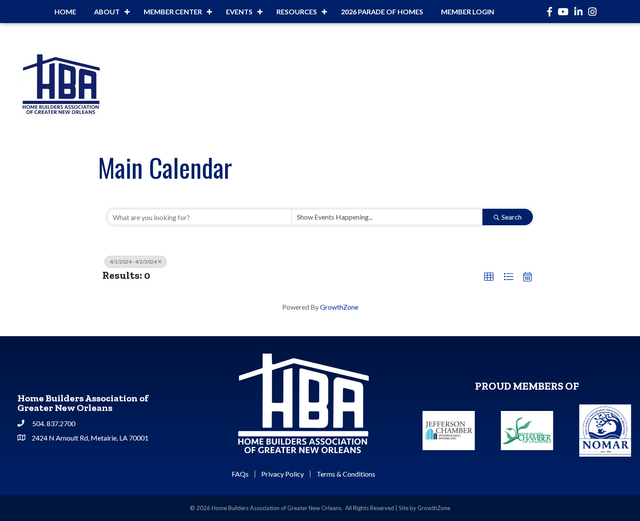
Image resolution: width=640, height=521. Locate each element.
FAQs (240, 474)
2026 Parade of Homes (382, 11)
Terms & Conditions (346, 474)
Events (239, 11)
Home (65, 11)
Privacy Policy (282, 474)
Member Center (173, 11)
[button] (489, 277)
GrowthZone (339, 307)
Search (512, 217)
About (107, 11)
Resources (296, 11)
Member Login (467, 11)
